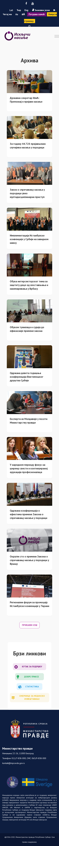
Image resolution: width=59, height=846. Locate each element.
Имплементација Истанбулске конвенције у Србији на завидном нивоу (29, 239)
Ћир (19, 10)
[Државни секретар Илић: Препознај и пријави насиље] (29, 81)
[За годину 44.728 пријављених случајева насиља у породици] (29, 127)
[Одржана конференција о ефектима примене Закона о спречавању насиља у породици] (29, 494)
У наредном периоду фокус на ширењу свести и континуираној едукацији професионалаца (29, 468)
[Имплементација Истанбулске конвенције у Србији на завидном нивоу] (29, 218)
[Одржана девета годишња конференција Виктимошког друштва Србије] (29, 356)
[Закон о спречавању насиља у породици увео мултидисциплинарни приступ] (29, 173)
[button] (29, 26)
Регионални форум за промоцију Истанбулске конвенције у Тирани (29, 604)
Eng (26, 10)
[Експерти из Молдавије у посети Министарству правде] (29, 402)
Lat (11, 10)
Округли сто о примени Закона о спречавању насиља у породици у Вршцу (29, 560)
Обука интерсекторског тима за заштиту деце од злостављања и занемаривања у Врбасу (29, 285)
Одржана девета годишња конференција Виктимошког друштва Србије (26, 376)
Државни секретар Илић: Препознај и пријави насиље (26, 99)
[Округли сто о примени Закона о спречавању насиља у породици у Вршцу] (29, 539)
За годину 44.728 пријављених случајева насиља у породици (28, 145)
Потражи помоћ (37, 14)
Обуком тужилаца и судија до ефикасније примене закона (27, 329)
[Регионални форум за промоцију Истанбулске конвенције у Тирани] (29, 585)
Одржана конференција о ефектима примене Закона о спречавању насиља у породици (28, 514)
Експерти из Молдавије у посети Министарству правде (28, 420)
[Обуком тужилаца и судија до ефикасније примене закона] (29, 310)
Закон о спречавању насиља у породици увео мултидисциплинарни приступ (27, 193)
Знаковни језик (42, 10)
